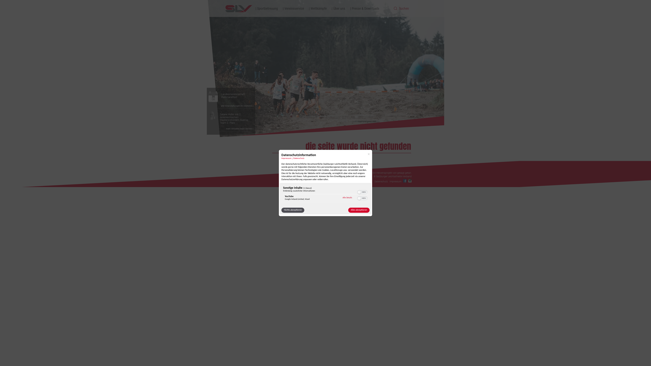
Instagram (410, 180)
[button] (359, 192)
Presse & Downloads (365, 8)
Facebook (405, 180)
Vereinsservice (294, 8)
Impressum (286, 158)
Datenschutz (298, 158)
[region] (325, 194)
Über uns (339, 8)
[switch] (362, 192)
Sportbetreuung (267, 8)
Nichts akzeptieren (293, 210)
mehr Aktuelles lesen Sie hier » (239, 129)
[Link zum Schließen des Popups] (369, 154)
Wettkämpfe (319, 8)
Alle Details (347, 198)
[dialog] (325, 183)
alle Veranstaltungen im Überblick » (237, 106)
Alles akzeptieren (359, 210)
